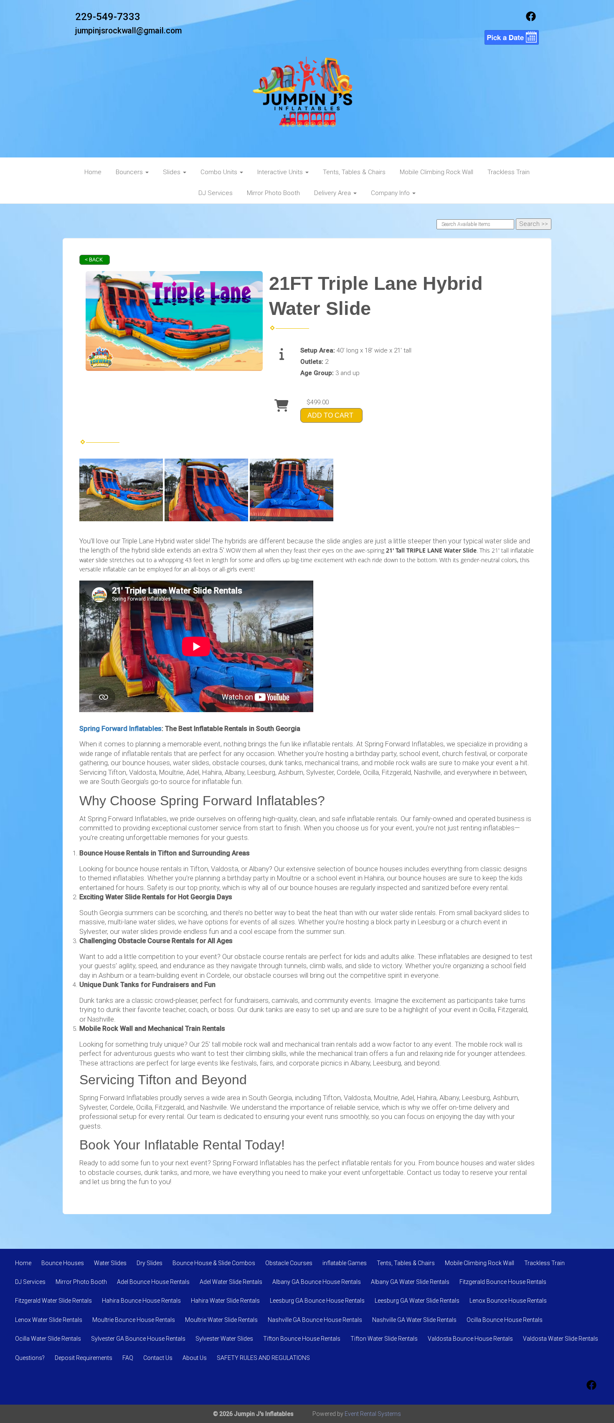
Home (92, 172)
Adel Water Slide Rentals (231, 1281)
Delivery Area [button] (333, 193)
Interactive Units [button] (280, 172)
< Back (94, 260)
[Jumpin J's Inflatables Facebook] (531, 19)
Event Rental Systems (373, 1413)
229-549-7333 (107, 17)
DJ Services (215, 193)
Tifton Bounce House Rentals (301, 1338)
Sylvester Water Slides (224, 1338)
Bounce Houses (62, 1263)
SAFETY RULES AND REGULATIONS (263, 1358)
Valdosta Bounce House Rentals (470, 1338)
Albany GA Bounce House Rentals (316, 1281)
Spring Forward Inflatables (120, 729)
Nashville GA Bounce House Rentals (315, 1319)
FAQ (127, 1358)
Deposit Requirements (83, 1358)
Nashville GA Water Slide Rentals (414, 1319)
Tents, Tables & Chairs (354, 172)
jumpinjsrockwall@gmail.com (128, 31)
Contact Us (158, 1358)
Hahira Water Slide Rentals (225, 1300)
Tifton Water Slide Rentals (384, 1338)
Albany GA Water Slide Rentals (410, 1281)
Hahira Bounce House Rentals (141, 1300)
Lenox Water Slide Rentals (48, 1319)
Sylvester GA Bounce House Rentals (138, 1338)
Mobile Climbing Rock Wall (436, 172)
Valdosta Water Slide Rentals (560, 1338)
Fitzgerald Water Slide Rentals (53, 1300)
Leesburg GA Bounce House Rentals (317, 1300)
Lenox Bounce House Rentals (508, 1300)
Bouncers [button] (130, 172)
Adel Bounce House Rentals (153, 1281)
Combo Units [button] (219, 172)
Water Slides (110, 1263)
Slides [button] (172, 172)
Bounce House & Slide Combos (214, 1263)
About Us (195, 1358)
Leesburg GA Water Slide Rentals (417, 1300)
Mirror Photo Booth (273, 193)
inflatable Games (344, 1263)
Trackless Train (508, 172)
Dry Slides (149, 1263)
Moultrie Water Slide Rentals (221, 1319)
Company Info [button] (391, 193)
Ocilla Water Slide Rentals (48, 1338)
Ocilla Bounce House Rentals (505, 1319)
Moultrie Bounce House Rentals (133, 1319)
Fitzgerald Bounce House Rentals (502, 1281)
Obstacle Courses (288, 1263)
